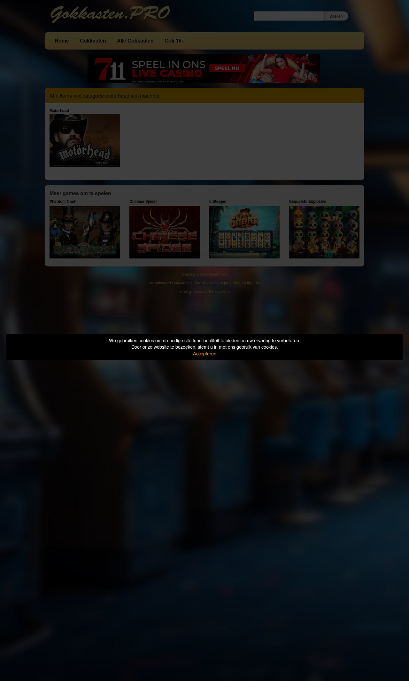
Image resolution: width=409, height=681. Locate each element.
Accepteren (204, 353)
